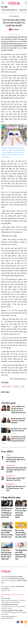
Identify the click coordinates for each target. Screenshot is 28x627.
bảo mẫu (16, 386)
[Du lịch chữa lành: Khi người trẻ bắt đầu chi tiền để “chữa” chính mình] (7, 545)
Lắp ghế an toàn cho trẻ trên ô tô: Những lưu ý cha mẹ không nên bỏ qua (6, 513)
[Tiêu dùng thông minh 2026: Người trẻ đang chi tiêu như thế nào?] (21, 545)
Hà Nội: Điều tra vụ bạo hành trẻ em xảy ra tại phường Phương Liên (18, 439)
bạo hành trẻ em (6, 386)
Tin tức (8, 455)
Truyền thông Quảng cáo (9, 10)
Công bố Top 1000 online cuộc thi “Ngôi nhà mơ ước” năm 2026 (15, 488)
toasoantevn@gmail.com (11, 616)
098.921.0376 (10, 618)
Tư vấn (4, 7)
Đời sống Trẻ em (11, 465)
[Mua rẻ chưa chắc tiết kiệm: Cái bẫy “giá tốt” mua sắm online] (21, 525)
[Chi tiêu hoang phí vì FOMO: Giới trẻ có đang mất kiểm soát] (7, 525)
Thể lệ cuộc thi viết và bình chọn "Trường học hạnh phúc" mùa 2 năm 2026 (16, 470)
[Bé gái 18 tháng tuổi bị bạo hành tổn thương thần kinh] (5, 420)
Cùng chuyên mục (11, 497)
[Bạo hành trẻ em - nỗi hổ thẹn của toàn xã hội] (5, 430)
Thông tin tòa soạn (5, 594)
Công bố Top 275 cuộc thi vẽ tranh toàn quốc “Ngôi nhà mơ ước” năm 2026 (15, 459)
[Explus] (14, 396)
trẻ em (22, 386)
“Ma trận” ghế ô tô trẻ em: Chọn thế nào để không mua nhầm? (20, 513)
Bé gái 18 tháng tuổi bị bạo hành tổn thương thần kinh (18, 420)
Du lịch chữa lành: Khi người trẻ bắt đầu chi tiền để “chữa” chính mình (6, 554)
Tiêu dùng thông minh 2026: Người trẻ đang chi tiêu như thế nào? (21, 554)
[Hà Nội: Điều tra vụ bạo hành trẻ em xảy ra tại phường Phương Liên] (5, 438)
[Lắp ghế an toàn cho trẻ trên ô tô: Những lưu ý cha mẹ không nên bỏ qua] (7, 503)
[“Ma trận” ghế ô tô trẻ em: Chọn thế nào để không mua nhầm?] (21, 503)
